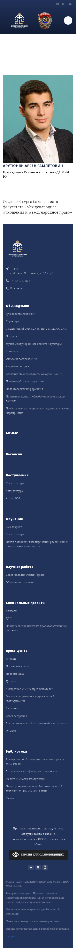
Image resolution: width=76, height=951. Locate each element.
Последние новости (19, 666)
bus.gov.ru (12, 936)
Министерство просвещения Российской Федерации (37, 928)
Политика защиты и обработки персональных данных (35, 399)
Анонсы (11, 659)
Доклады (11, 611)
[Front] (17, 248)
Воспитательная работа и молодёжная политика (37, 723)
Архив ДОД (13, 498)
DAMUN (11, 731)
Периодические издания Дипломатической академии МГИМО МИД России (34, 788)
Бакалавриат (14, 527)
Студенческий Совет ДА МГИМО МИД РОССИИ (36, 329)
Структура (12, 321)
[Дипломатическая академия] (19, 21)
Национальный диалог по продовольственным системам (36, 628)
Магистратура (15, 483)
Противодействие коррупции (25, 381)
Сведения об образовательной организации (34, 374)
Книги (10, 798)
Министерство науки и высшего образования (33, 921)
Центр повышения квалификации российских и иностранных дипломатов (37, 544)
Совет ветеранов (16, 716)
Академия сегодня (17, 366)
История (11, 336)
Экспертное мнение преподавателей (29, 689)
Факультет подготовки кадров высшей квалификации (30, 698)
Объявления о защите (20, 582)
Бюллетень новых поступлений (26, 779)
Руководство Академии (20, 314)
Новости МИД (15, 674)
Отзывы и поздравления (21, 359)
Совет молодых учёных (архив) (25, 575)
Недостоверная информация (24, 389)
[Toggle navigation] (68, 20)
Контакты (16, 288)
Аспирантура (14, 491)
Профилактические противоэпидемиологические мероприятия (38, 410)
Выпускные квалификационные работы (31, 771)
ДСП (9, 618)
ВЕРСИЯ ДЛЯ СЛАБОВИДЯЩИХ (42, 854)
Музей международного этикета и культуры (34, 344)
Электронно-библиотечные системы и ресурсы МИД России (36, 761)
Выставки (12, 708)
